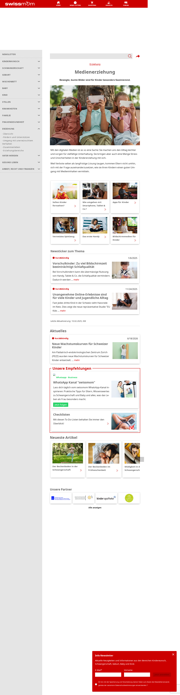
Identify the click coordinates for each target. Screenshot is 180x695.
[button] (58, 4)
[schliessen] (173, 654)
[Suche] (91, 56)
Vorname (128, 670)
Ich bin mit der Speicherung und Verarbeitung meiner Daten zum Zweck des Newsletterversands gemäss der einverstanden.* (133, 683)
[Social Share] (138, 56)
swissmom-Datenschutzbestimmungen (121, 685)
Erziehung (95, 64)
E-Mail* (98, 670)
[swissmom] (26, 3)
